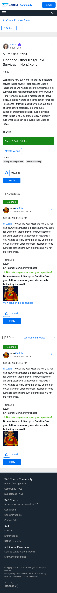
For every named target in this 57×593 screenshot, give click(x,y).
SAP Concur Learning (15, 557)
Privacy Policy (9, 574)
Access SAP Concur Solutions (19, 504)
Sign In (49, 5)
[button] (51, 45)
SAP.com (8, 530)
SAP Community (12, 541)
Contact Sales (11, 520)
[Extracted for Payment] (49, 338)
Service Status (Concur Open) (19, 551)
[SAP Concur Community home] (10, 5)
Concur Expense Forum (18, 20)
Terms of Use (22, 574)
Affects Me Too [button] (12, 151)
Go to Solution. (21, 141)
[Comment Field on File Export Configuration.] (54, 338)
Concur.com (10, 509)
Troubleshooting (34, 162)
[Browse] (5, 13)
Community (26, 5)
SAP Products (11, 536)
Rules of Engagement (15, 483)
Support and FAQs (13, 494)
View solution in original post (18, 303)
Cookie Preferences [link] (30, 576)
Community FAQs (13, 489)
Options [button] (10, 28)
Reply (12, 180)
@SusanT (8, 223)
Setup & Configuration (13, 162)
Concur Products (12, 515)
